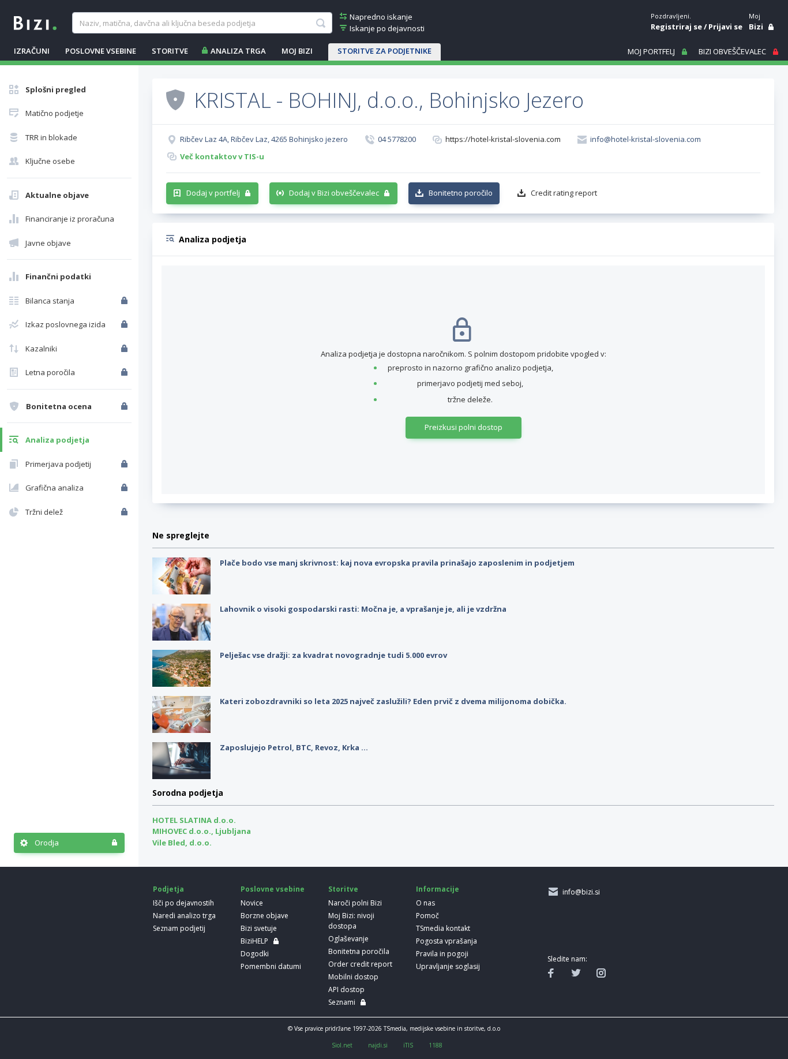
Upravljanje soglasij (448, 966)
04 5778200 (397, 139)
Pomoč (427, 915)
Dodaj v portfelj (213, 193)
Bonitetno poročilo (461, 193)
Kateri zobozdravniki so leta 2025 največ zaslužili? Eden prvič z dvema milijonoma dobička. (393, 701)
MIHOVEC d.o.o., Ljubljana (201, 831)
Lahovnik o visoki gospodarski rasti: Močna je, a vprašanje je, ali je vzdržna (363, 609)
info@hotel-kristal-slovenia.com (645, 139)
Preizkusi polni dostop (463, 427)
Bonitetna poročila (358, 951)
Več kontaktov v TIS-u (222, 156)
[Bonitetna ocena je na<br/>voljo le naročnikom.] (125, 406)
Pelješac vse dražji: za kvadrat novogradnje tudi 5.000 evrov (333, 655)
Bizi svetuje (259, 928)
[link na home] (35, 22)
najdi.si (378, 1045)
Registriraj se (676, 26)
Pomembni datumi (271, 966)
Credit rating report (564, 193)
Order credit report (360, 964)
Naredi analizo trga (184, 915)
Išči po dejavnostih (183, 903)
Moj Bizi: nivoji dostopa (351, 921)
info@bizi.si (579, 892)
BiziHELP (254, 941)
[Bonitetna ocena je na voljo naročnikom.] (175, 99)
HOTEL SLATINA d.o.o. (194, 820)
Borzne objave (264, 915)
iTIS (408, 1045)
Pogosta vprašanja (446, 941)
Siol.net (342, 1045)
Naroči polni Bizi (355, 903)
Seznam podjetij (179, 928)
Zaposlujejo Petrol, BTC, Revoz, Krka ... (294, 747)
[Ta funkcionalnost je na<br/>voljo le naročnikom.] (125, 300)
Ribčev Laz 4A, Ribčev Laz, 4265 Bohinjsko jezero (264, 139)
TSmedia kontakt (443, 928)
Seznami (341, 1002)
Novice (252, 903)
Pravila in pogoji (442, 954)
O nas (425, 903)
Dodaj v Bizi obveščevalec (334, 193)
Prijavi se (725, 26)
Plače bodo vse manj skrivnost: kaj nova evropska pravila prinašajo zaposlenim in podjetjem (397, 562)
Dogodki (255, 954)
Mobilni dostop (353, 977)
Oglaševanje (348, 939)
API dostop (346, 989)
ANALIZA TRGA (238, 51)
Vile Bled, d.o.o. (182, 842)
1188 (435, 1045)
